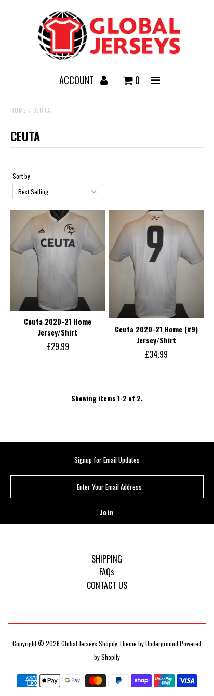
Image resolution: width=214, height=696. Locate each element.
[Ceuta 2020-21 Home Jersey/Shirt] (57, 260)
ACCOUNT (77, 80)
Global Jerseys (79, 643)
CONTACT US (107, 585)
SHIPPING (106, 559)
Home (18, 110)
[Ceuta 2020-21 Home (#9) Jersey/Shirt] (156, 264)
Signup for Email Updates (107, 459)
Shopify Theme (118, 643)
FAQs (106, 572)
